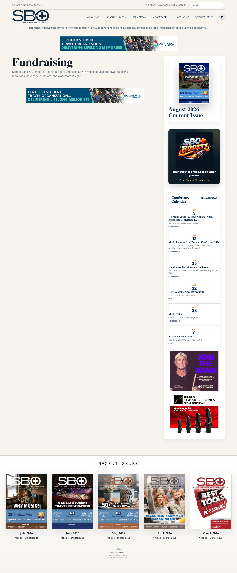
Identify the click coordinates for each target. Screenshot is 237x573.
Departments (159, 17)
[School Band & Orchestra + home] (30, 17)
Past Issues (182, 17)
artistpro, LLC (123, 552)
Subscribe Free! (114, 17)
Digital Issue (31, 537)
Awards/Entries (204, 17)
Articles (19, 537)
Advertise (93, 17)
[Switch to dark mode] (222, 17)
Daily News (139, 17)
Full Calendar (209, 198)
